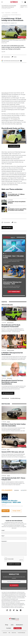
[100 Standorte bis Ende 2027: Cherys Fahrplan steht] (14, 467)
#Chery (8, 475)
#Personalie (9, 378)
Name (3, 535)
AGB (9, 632)
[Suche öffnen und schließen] (22, 2)
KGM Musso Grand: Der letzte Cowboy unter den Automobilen (14, 425)
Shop (6, 625)
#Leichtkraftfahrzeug (15, 398)
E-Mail (3, 530)
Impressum (5, 632)
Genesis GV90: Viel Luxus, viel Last (13, 452)
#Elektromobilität (10, 350)
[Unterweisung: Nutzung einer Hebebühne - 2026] (14, 272)
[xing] (13, 610)
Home (3, 12)
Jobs (12, 625)
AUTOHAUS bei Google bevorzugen (12, 60)
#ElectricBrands (7, 305)
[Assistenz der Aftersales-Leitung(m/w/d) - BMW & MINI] (5, 496)
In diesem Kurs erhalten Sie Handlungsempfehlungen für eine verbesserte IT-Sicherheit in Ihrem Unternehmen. (13, 261)
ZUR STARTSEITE (7, 227)
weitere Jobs (5, 510)
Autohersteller (14, 12)
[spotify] (20, 610)
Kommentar (4, 541)
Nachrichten (7, 12)
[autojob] (23, 490)
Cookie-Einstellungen (21, 632)
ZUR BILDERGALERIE (14, 146)
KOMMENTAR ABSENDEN (14, 564)
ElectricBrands (5, 93)
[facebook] (7, 610)
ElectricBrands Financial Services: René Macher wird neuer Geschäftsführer (12, 382)
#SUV (8, 449)
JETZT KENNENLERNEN (14, 291)
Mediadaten (19, 625)
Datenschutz (14, 632)
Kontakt (8, 628)
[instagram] (10, 610)
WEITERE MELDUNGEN (8, 393)
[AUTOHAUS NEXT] (9, 237)
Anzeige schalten (17, 510)
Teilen (15, 56)
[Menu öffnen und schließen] (2, 2)
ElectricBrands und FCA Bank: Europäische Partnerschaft (11, 325)
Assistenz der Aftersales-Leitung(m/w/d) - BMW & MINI (11, 501)
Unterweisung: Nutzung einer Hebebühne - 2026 (12, 283)
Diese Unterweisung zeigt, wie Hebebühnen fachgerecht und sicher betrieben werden (11, 287)
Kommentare (7, 56)
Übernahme (4, 178)
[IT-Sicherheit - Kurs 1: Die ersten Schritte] (14, 245)
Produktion (15, 118)
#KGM (8, 421)
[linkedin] (17, 610)
